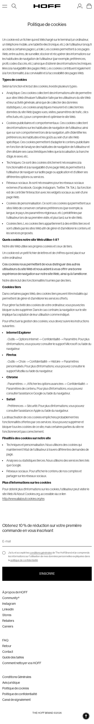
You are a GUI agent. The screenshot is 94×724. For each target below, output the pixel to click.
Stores (6, 615)
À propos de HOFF (15, 592)
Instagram (9, 603)
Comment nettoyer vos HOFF (21, 663)
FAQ (5, 640)
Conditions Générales (16, 677)
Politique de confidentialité (19, 694)
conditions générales (41, 552)
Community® (10, 598)
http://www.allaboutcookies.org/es (23, 498)
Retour (6, 646)
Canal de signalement (16, 699)
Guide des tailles (13, 657)
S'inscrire (47, 573)
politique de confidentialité (24, 560)
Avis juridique (11, 682)
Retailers (8, 620)
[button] (86, 716)
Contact (7, 651)
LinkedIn (8, 609)
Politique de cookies (15, 688)
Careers (7, 626)
